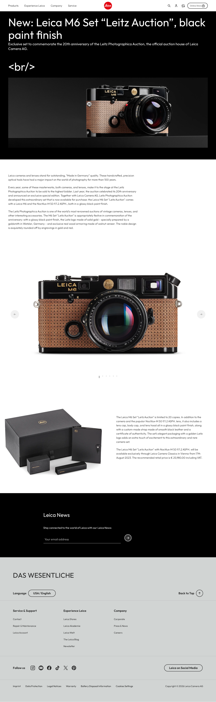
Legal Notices (54, 686)
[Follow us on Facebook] (49, 668)
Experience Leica (34, 5)
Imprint (17, 686)
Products (13, 5)
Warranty (71, 686)
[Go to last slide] (19, 314)
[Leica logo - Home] (108, 6)
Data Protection (33, 686)
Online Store (196, 5)
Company (56, 5)
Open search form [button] (169, 6)
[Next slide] (197, 314)
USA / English (42, 593)
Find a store (183, 6)
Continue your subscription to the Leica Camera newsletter (128, 537)
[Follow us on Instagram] (33, 668)
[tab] (99, 377)
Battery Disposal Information (96, 686)
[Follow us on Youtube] (41, 668)
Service (72, 5)
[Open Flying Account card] (176, 6)
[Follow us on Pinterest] (74, 668)
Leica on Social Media (183, 668)
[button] (199, 593)
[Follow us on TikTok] (57, 668)
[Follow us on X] (66, 668)
